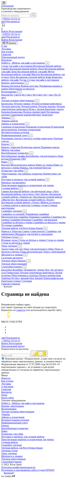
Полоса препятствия (50, 275)
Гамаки (5, 191)
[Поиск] (33, 15)
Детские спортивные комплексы (37, 272)
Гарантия (6, 54)
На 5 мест (27, 94)
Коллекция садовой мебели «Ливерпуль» (31, 195)
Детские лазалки (47, 106)
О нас (4, 46)
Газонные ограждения (13, 127)
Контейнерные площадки (15, 153)
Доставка (6, 49)
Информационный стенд (14, 135)
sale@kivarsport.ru (10, 21)
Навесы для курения (31, 167)
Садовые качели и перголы (16, 205)
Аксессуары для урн (12, 249)
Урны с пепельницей (54, 251)
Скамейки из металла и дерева (49, 222)
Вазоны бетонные (11, 86)
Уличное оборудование (13, 260)
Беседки (5, 165)
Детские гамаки (22, 103)
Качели (5, 144)
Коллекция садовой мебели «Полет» (35, 199)
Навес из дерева (44, 165)
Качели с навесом (11, 147)
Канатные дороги (54, 109)
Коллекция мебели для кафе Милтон (21, 74)
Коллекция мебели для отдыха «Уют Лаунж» (25, 194)
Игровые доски (9, 240)
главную (20, 310)
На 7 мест (49, 94)
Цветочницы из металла (21, 88)
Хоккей (39, 278)
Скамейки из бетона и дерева (17, 222)
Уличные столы (9, 237)
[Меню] (4, 2)
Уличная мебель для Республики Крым (22, 228)
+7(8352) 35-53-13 (10, 18)
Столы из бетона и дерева (32, 240)
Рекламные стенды (11, 138)
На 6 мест (38, 94)
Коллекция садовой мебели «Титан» (21, 202)
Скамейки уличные (11, 211)
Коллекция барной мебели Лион (27, 68)
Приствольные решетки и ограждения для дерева (27, 185)
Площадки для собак (12, 170)
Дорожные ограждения (38, 127)
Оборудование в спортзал (25, 275)
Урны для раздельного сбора (38, 249)
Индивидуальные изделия (15, 132)
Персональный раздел (13, 57)
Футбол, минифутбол (23, 278)
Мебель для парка (10, 150)
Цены (4, 395)
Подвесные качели (31, 147)
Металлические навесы (23, 165)
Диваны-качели (9, 120)
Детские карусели (11, 106)
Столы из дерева (55, 240)
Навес (4, 161)
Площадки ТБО (17, 159)
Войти (5, 31)
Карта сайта (7, 397)
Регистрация (15, 31)
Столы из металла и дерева (15, 243)
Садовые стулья (39, 205)
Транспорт (47, 114)
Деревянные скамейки (37, 214)
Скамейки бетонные (21, 219)
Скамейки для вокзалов (44, 219)
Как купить (7, 51)
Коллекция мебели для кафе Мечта (35, 71)
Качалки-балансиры (12, 112)
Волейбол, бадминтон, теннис (29, 270)
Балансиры (7, 103)
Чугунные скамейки (12, 225)
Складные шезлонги (12, 257)
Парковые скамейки (40, 217)
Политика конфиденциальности (18, 467)
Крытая (5, 94)
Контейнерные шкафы (13, 156)
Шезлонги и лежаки (12, 254)
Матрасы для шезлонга (13, 182)
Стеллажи (26, 281)
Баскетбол (7, 270)
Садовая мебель (10, 188)
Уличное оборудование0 (14, 263)
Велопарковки (9, 91)
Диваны (5, 117)
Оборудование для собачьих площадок (22, 173)
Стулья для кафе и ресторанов (43, 80)
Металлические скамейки (15, 217)
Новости (5, 378)
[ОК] (39, 353)
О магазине (7, 386)
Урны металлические (31, 251)
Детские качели (29, 106)
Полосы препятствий (34, 112)
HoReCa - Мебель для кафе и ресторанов (23, 63)
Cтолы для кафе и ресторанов (17, 66)
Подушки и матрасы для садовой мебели (23, 179)
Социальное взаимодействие (26, 114)
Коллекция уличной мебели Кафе (34, 77)
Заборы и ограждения (13, 123)
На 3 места (16, 94)
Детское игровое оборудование (18, 100)
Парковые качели (50, 147)
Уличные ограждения (29, 129)
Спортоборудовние (11, 266)
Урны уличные (9, 246)
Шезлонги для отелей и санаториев (34, 234)
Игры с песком (37, 109)
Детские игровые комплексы (46, 103)
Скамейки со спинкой (13, 214)
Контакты (6, 60)
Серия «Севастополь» (34, 231)
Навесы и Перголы (11, 231)
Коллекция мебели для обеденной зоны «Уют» (34, 191)
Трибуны (6, 278)
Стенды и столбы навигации (37, 138)
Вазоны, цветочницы (12, 83)
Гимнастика (13, 272)
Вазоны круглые (30, 86)
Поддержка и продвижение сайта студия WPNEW (28, 470)
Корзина (8, 473)
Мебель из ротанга (50, 202)
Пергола (46, 167)
